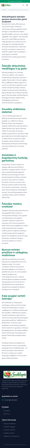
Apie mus (7, 414)
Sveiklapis (4, 9)
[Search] (23, 5)
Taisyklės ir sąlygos (9, 427)
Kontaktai (7, 410)
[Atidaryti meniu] (27, 5)
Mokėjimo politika (9, 433)
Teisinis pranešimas (9, 423)
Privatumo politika (9, 430)
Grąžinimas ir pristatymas (11, 436)
